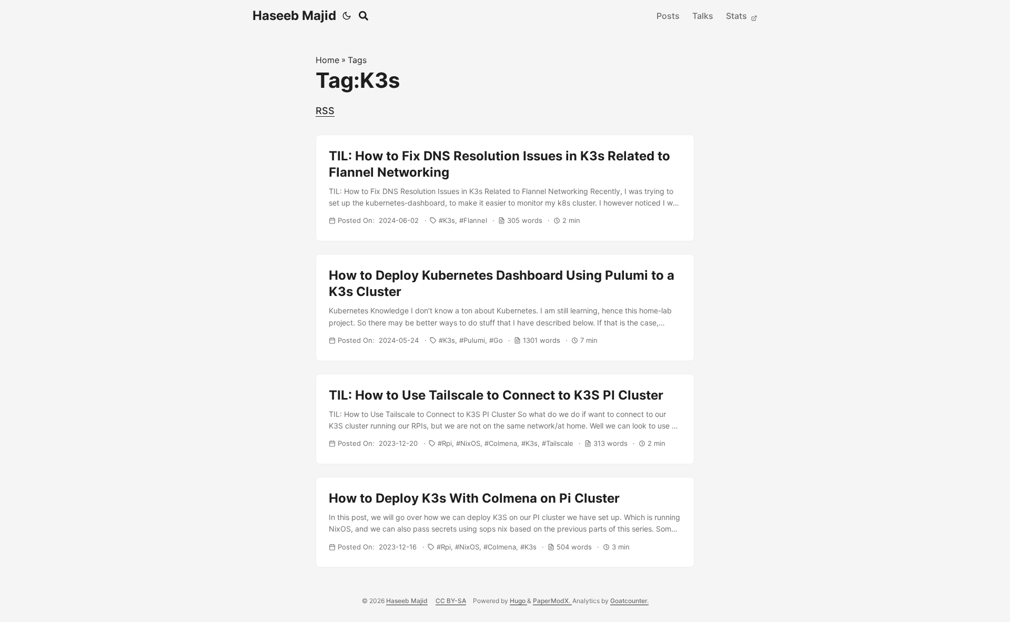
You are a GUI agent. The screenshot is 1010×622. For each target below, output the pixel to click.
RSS (325, 110)
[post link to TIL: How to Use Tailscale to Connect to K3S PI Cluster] (505, 419)
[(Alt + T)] (346, 16)
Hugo (518, 601)
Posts (668, 16)
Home (327, 60)
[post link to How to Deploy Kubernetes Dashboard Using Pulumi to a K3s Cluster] (505, 307)
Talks (702, 16)
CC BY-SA (451, 601)
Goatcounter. (629, 601)
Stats (737, 16)
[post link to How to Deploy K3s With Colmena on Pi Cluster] (505, 522)
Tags (357, 60)
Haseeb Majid (294, 15)
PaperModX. (552, 601)
